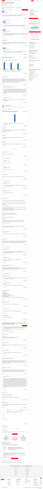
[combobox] (13, 417)
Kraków (16, 467)
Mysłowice (27, 472)
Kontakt (8, 485)
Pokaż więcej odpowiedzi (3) (6, 158)
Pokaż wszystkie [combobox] (4, 9)
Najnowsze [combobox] (10, 9)
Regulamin (35, 480)
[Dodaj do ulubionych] (40, 18)
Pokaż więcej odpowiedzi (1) (6, 273)
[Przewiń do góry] (41, 478)
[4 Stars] (6, 426)
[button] (2, 12)
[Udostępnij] (38, 18)
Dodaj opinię (25, 9)
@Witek (4, 352)
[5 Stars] (7, 426)
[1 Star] (2, 426)
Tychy (16, 474)
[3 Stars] (5, 426)
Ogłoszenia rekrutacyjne (28, 480)
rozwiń (11, 6)
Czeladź (27, 469)
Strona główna (4, 462)
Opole (16, 469)
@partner (4, 162)
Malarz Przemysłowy (32, 45)
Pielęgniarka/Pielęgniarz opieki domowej (34, 60)
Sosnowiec (15, 473)
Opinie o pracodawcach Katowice (11, 462)
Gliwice (16, 470)
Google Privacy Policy (35, 487)
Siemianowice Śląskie (27, 470)
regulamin (11, 331)
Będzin (27, 474)
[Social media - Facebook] (41, 480)
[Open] (26, 417)
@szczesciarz (5, 378)
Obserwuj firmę (24, 325)
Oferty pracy (17, 480)
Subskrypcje (9, 484)
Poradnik (17, 484)
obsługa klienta (12, 79)
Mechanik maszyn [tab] (10, 109)
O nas (8, 480)
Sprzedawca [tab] (4, 109)
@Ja (4, 251)
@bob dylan (4, 185)
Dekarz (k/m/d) (31, 55)
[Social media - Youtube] (41, 483)
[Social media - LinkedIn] (41, 481)
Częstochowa (16, 472)
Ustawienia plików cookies (37, 485)
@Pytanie (4, 317)
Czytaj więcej (6, 330)
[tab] (8, 410)
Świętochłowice (27, 473)
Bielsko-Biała (15, 471)
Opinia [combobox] (3, 413)
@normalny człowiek (6, 277)
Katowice (16, 468)
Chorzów (27, 468)
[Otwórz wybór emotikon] (24, 423)
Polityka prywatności (36, 484)
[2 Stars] (4, 426)
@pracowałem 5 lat (5, 259)
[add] (41, 480)
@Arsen (4, 192)
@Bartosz (4, 33)
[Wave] (3, 17)
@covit (4, 25)
